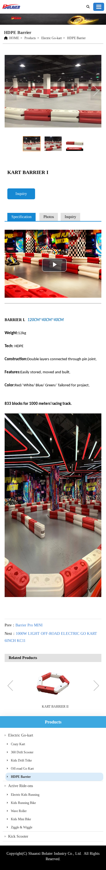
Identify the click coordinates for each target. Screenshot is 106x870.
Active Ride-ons (20, 786)
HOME (14, 38)
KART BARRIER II (55, 707)
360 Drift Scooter (22, 752)
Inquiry (21, 194)
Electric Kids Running (25, 795)
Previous (11, 91)
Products (30, 38)
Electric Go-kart (51, 38)
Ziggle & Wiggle (21, 827)
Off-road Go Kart (22, 768)
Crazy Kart (18, 744)
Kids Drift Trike (21, 760)
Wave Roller (19, 811)
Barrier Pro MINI (29, 625)
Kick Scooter (18, 836)
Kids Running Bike (23, 803)
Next (96, 91)
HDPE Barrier (76, 38)
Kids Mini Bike (21, 819)
